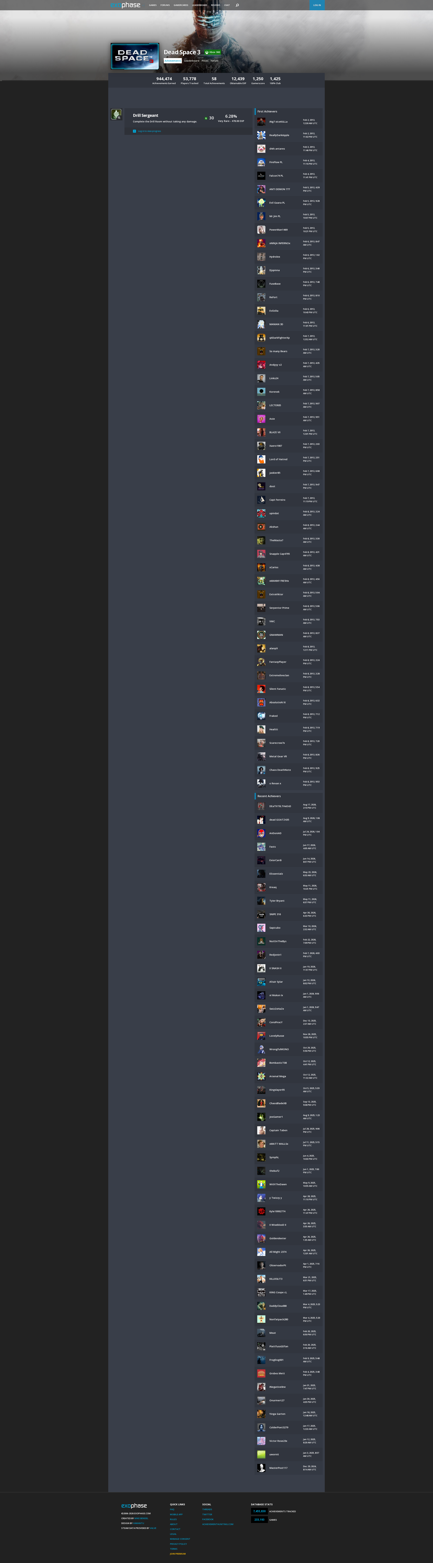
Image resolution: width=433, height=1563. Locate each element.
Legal (173, 1533)
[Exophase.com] (128, 5)
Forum (214, 60)
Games (153, 5)
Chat (227, 5)
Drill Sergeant (145, 115)
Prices (205, 60)
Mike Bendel (141, 1518)
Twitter (207, 1514)
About (174, 1524)
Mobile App (176, 1514)
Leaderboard (199, 5)
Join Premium (178, 1553)
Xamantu (138, 1523)
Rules (173, 1519)
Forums (165, 5)
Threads (207, 1509)
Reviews (215, 5)
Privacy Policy (178, 1543)
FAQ (172, 1509)
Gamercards (181, 5)
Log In (317, 5)
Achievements (173, 60)
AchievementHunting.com (217, 1524)
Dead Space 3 (182, 52)
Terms (173, 1548)
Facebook (207, 1519)
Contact (175, 1529)
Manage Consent (180, 1538)
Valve (153, 1528)
